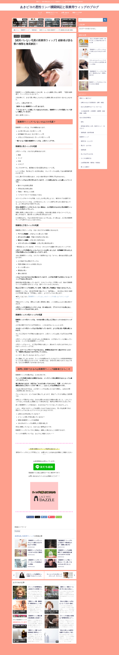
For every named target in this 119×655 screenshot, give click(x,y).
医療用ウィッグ (25, 36)
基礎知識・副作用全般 (87, 132)
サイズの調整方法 (86, 158)
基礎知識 (16, 36)
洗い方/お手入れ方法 (87, 154)
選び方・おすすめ (86, 145)
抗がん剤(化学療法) (85, 117)
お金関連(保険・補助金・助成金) (90, 162)
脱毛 (82, 121)
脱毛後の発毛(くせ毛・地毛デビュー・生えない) (92, 127)
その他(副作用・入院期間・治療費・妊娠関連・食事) (92, 112)
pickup (18, 531)
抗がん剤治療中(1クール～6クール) (91, 106)
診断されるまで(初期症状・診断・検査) (92, 102)
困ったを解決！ (85, 167)
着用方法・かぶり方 (87, 141)
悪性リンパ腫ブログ (85, 98)
